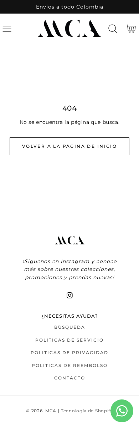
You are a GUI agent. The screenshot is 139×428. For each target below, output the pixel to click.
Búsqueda (69, 327)
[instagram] (70, 295)
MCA (50, 410)
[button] (7, 29)
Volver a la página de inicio (69, 146)
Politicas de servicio (69, 340)
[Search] (113, 28)
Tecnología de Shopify (87, 410)
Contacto (69, 378)
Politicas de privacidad (69, 352)
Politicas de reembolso (70, 365)
